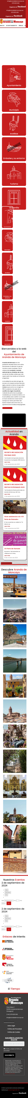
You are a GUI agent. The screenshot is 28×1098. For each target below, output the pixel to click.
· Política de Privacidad (14, 1029)
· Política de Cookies (13, 1032)
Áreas (21, 25)
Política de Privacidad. (10, 1073)
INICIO (2, 25)
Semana (7, 892)
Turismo (14, 184)
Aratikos (14, 133)
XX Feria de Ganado (12, 549)
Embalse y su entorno (14, 158)
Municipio (14, 110)
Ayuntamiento (11, 25)
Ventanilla (14, 207)
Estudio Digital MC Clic (14, 1090)
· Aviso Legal (11, 1026)
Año (21, 900)
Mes (6, 890)
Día (6, 895)
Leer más (7, 462)
